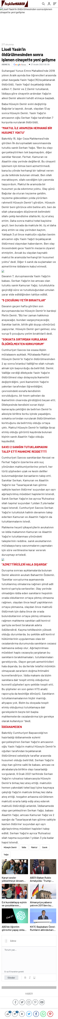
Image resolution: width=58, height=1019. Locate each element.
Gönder (11, 977)
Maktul (34, 847)
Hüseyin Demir (10, 847)
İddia (24, 847)
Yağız (6, 854)
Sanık (44, 847)
